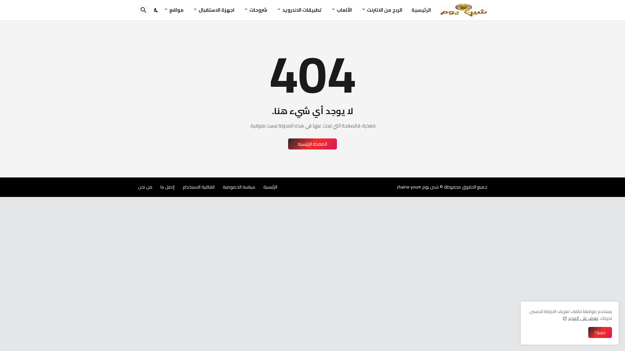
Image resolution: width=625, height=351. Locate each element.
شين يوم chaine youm (418, 187)
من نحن (145, 187)
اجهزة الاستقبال (216, 10)
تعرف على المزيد (583, 318)
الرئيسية (421, 10)
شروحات (258, 10)
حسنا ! (600, 332)
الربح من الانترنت (384, 10)
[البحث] (143, 10)
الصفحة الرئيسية (312, 144)
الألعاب (344, 10)
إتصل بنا (167, 187)
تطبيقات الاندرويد (302, 10)
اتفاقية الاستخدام (199, 187)
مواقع (176, 10)
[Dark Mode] (156, 10)
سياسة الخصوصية (239, 187)
